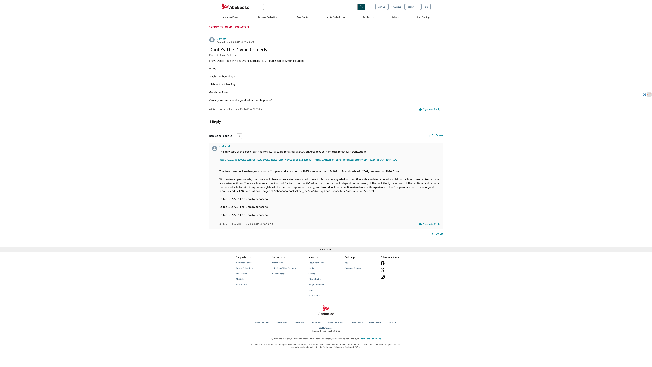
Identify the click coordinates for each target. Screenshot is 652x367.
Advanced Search (231, 17)
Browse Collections (268, 17)
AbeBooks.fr (299, 322)
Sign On (382, 6)
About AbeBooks (316, 262)
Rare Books (302, 17)
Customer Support (352, 268)
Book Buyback (278, 273)
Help (426, 6)
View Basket (241, 284)
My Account (396, 6)
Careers (311, 273)
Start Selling (423, 17)
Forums (311, 290)
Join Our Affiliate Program (284, 268)
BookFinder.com (326, 329)
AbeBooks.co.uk (262, 322)
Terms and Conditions (371, 338)
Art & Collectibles (335, 17)
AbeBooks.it (316, 322)
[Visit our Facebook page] (396, 263)
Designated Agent (316, 284)
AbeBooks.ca (357, 322)
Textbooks (368, 17)
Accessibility (314, 295)
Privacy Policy (314, 279)
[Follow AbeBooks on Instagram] (396, 277)
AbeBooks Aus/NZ (336, 322)
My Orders (240, 279)
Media (311, 268)
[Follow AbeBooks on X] (396, 270)
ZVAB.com (392, 322)
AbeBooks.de (281, 322)
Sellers (395, 17)
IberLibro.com (375, 322)
